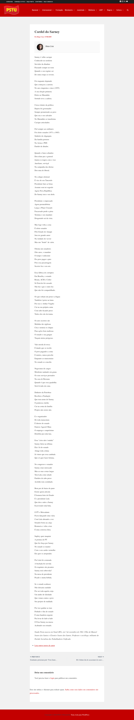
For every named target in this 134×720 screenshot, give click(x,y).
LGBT (101, 10)
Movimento (69, 10)
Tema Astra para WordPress (80, 715)
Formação (59, 10)
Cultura (119, 10)
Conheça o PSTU (19, 1)
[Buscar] (127, 10)
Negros (109, 10)
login (52, 678)
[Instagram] (122, 2)
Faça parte (30, 1)
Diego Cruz (50, 46)
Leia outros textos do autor (45, 645)
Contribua (38, 1)
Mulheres (91, 10)
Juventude (80, 10)
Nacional (35, 10)
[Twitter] (125, 2)
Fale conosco (48, 1)
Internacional (47, 10)
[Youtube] (127, 2)
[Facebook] (120, 2)
